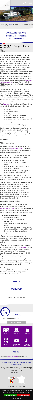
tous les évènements (16, 322)
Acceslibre (24, 247)
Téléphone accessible (15, 148)
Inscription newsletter (16, 344)
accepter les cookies (12, 356)
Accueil (10, 24)
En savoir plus (17, 398)
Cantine (6, 333)
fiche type (6, 104)
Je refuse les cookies (23, 395)
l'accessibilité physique (7, 208)
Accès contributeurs (27, 344)
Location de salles (16, 334)
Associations (6, 344)
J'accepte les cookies (10, 395)
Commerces (27, 333)
